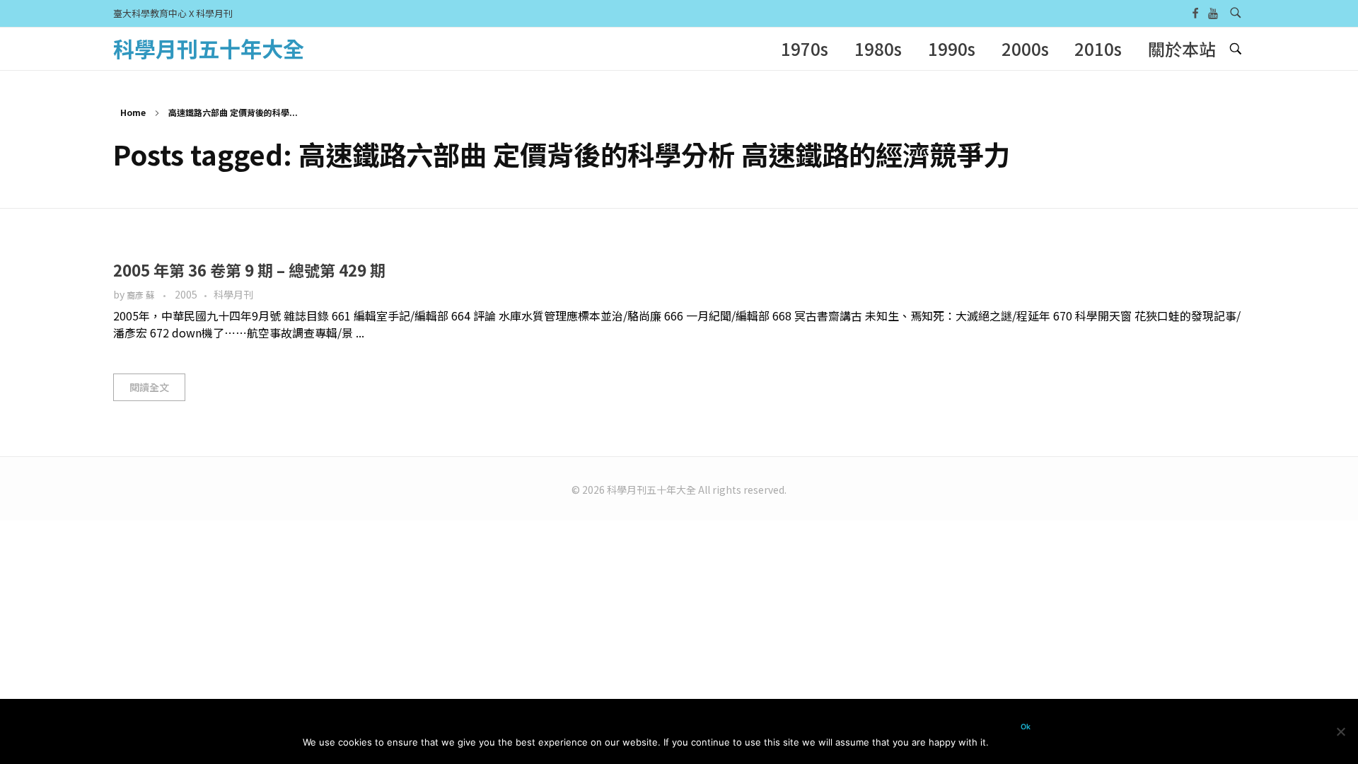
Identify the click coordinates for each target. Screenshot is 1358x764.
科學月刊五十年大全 (208, 48)
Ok (1026, 726)
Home (133, 112)
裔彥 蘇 (141, 295)
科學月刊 (233, 294)
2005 (186, 294)
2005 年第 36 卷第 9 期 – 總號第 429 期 (249, 269)
